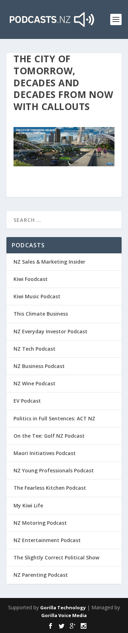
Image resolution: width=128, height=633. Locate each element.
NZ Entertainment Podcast (47, 540)
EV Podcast (27, 400)
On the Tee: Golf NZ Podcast (49, 435)
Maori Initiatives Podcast (45, 453)
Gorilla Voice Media (64, 615)
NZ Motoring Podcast (40, 522)
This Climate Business (41, 313)
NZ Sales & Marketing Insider (49, 261)
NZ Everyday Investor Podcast (50, 331)
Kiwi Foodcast (31, 279)
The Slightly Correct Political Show (56, 557)
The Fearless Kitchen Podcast (50, 487)
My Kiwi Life (28, 505)
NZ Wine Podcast (34, 383)
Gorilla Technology (63, 607)
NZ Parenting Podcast (41, 574)
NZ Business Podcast (39, 366)
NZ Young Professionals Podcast (54, 470)
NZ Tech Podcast (34, 348)
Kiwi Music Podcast (37, 296)
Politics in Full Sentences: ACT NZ (54, 418)
